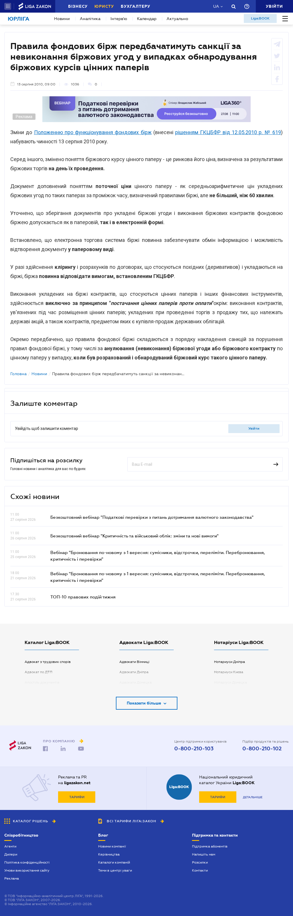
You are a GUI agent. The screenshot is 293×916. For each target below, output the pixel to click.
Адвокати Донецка (135, 682)
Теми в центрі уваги (115, 870)
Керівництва (109, 854)
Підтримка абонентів (209, 846)
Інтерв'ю (118, 18)
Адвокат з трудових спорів (48, 662)
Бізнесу (78, 6)
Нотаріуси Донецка (230, 682)
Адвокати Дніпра (134, 672)
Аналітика (90, 18)
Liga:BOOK (260, 18)
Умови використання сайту (27, 870)
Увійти (254, 428)
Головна (18, 373)
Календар (147, 18)
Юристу (104, 6)
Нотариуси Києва (228, 672)
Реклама (11, 878)
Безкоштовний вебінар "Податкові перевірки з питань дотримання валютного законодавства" (152, 517)
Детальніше (252, 797)
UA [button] (216, 6)
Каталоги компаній (114, 862)
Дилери (10, 854)
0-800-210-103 (193, 748)
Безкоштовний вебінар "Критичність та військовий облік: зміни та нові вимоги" (134, 535)
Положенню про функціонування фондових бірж (93, 132)
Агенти (10, 846)
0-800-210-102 (262, 748)
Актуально (177, 18)
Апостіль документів (42, 682)
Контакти (200, 870)
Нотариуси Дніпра (229, 662)
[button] (7, 6)
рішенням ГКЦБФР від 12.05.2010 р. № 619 (228, 132)
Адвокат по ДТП (38, 672)
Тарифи (76, 797)
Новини (62, 18)
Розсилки (200, 862)
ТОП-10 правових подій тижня (83, 596)
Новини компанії (112, 846)
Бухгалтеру (135, 6)
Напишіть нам (203, 854)
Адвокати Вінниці (134, 662)
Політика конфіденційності (27, 862)
